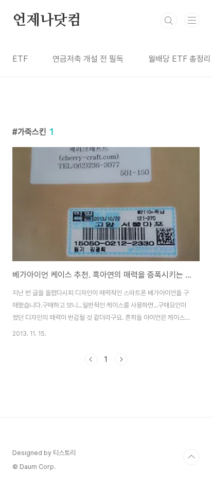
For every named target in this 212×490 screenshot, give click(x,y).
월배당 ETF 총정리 (179, 59)
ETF (20, 59)
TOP (191, 457)
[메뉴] (192, 20)
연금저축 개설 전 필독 (87, 59)
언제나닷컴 (46, 20)
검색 (168, 20)
